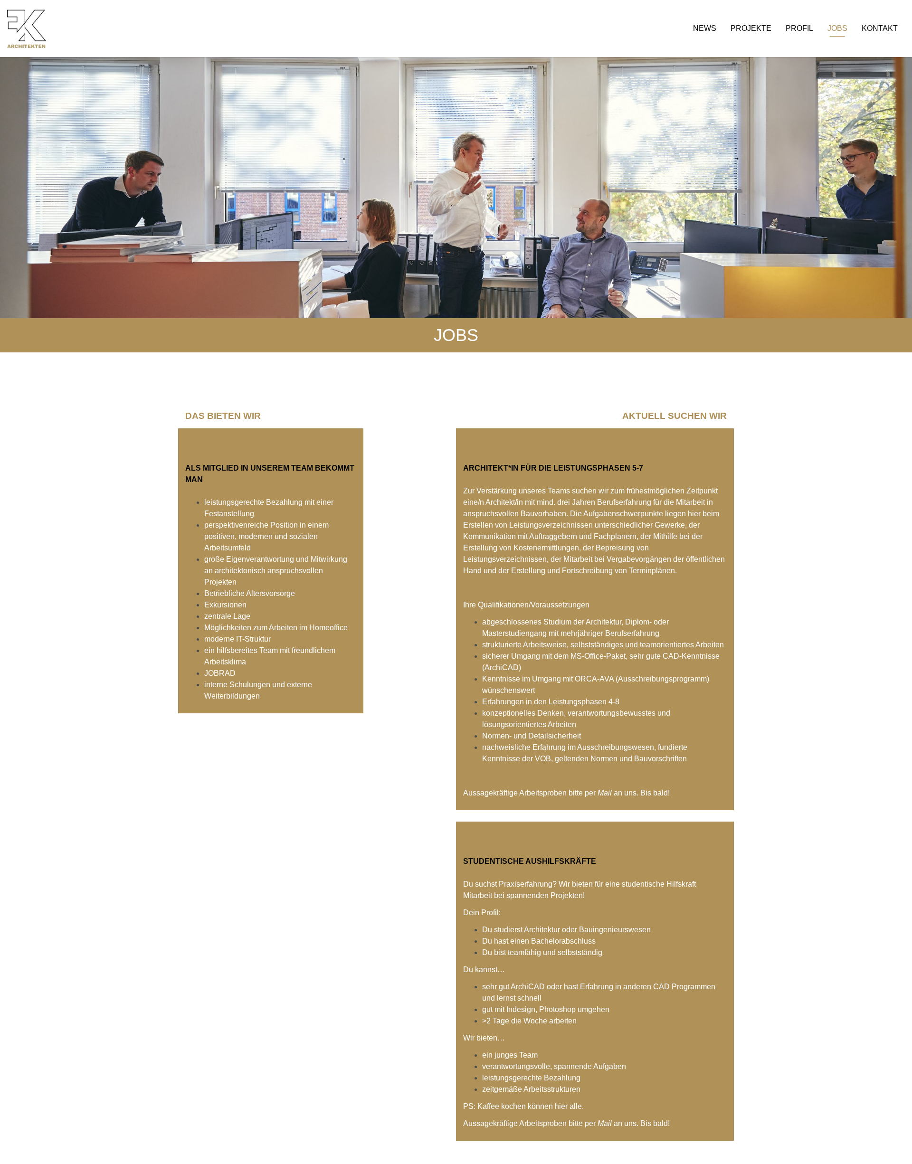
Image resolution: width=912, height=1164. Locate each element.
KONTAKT (880, 28)
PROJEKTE (751, 28)
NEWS (704, 28)
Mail (606, 793)
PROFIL (799, 28)
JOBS (837, 28)
